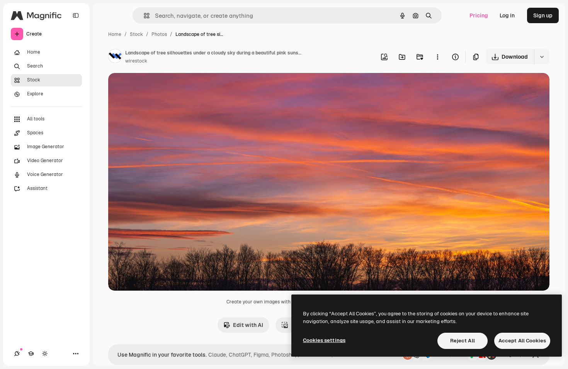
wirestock (136, 61)
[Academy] (31, 353)
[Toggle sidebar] (76, 15)
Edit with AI (248, 325)
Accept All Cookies (522, 340)
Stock (136, 34)
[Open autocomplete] (143, 16)
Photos (159, 34)
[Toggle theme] (45, 353)
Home (114, 34)
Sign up (543, 15)
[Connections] (17, 353)
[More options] (437, 56)
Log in (507, 15)
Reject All (462, 340)
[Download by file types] (541, 56)
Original (157, 87)
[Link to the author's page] (115, 57)
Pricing (478, 15)
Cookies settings (324, 340)
